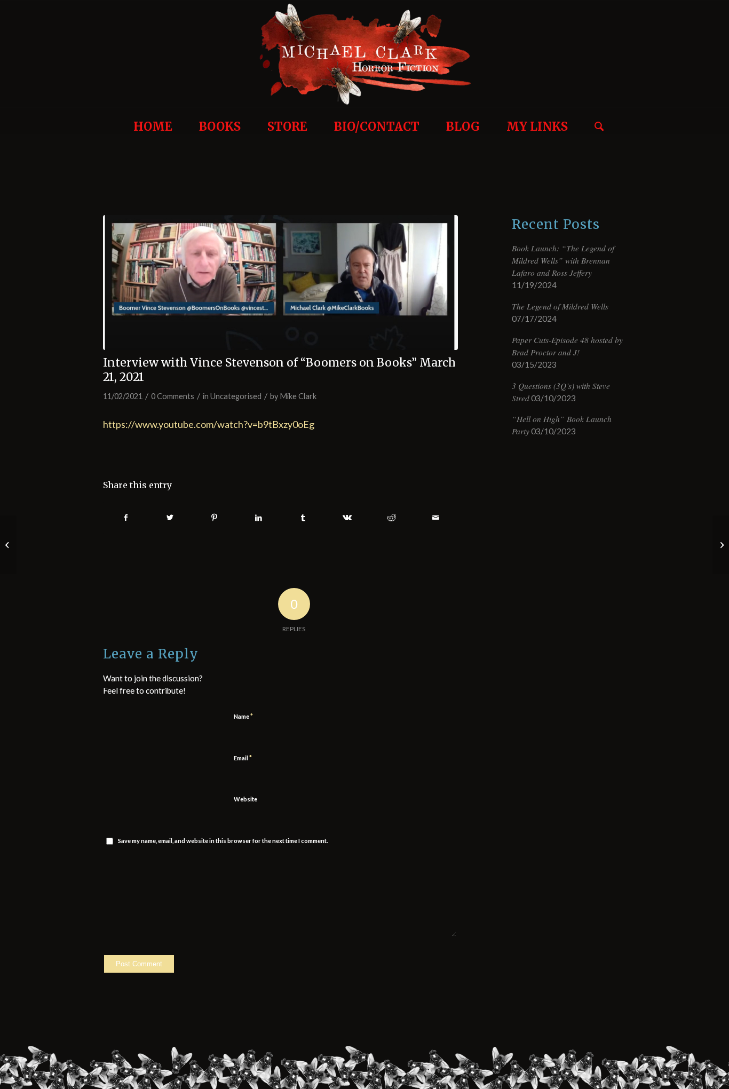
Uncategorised (236, 396)
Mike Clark (298, 396)
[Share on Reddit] (392, 518)
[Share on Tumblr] (303, 518)
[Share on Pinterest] (214, 518)
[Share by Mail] (435, 518)
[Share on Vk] (347, 518)
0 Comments (172, 396)
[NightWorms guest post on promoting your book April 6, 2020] (8, 544)
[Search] (595, 121)
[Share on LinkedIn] (259, 518)
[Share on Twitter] (170, 518)
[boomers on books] (280, 282)
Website (245, 799)
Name (243, 716)
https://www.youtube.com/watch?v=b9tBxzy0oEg (208, 424)
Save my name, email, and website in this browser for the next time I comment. (223, 840)
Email (243, 757)
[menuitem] (152, 121)
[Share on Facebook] (126, 518)
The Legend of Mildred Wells (560, 306)
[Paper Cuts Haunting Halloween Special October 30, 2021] (720, 544)
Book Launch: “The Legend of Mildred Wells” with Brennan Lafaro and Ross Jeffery (563, 260)
